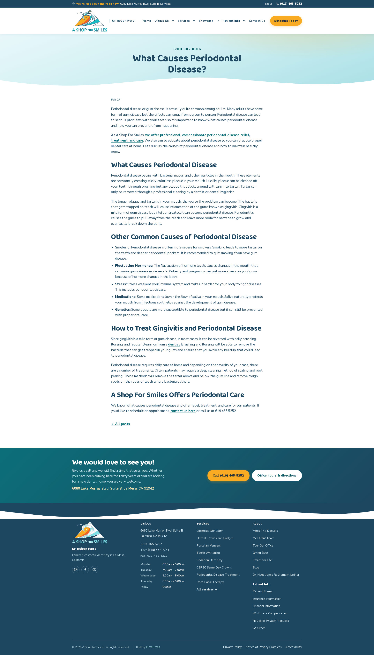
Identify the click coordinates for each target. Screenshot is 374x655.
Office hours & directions (276, 475)
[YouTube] (94, 569)
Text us (268, 4)
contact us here (183, 411)
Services (184, 21)
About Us (162, 21)
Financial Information (266, 606)
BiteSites (153, 647)
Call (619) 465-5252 (228, 475)
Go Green (259, 628)
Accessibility (293, 647)
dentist (174, 344)
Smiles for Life (262, 560)
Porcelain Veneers (209, 545)
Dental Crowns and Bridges (215, 538)
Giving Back (260, 553)
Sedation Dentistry (209, 560)
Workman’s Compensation (270, 613)
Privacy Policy (232, 647)
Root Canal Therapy (210, 582)
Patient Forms (262, 591)
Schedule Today (286, 21)
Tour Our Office (263, 545)
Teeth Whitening (208, 553)
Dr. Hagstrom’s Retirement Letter (276, 575)
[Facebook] (85, 569)
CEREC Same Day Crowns (214, 567)
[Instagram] (75, 569)
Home (147, 21)
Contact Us (257, 21)
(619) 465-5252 (151, 544)
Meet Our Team (263, 538)
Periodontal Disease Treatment (218, 575)
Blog (256, 567)
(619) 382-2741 (158, 550)
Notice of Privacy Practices (271, 621)
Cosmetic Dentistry (210, 531)
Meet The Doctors (265, 531)
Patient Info (231, 21)
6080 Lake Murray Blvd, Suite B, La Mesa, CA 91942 (113, 488)
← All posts (120, 424)
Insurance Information (267, 599)
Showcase (206, 21)
